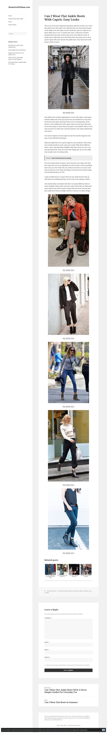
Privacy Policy (83, 730)
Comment (48, 618)
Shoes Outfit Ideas (62, 725)
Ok (103, 730)
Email (46, 650)
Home (10, 16)
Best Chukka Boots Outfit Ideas (17, 50)
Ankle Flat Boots (63, 591)
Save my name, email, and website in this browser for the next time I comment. (68, 665)
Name (46, 642)
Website (47, 657)
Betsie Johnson (52, 591)
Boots (70, 591)
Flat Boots (86, 591)
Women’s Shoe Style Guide (15, 19)
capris (80, 591)
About (10, 22)
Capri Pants (75, 591)
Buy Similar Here (68, 113)
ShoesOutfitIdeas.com (19, 7)
